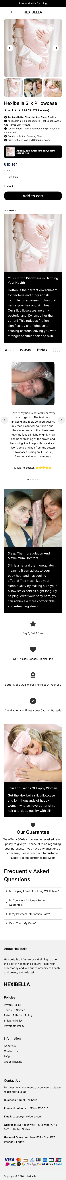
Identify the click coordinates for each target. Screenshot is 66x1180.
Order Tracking (13, 1061)
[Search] (11, 12)
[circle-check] (33, 701)
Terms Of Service (14, 1010)
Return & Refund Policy (18, 1015)
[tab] (33, 891)
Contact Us (11, 1051)
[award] (33, 675)
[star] (33, 624)
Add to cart (33, 196)
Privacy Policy (12, 1004)
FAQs (7, 1056)
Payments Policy (14, 1025)
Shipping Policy (13, 1020)
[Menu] (5, 12)
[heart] (33, 649)
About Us (10, 1045)
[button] (28, 479)
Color (7, 170)
